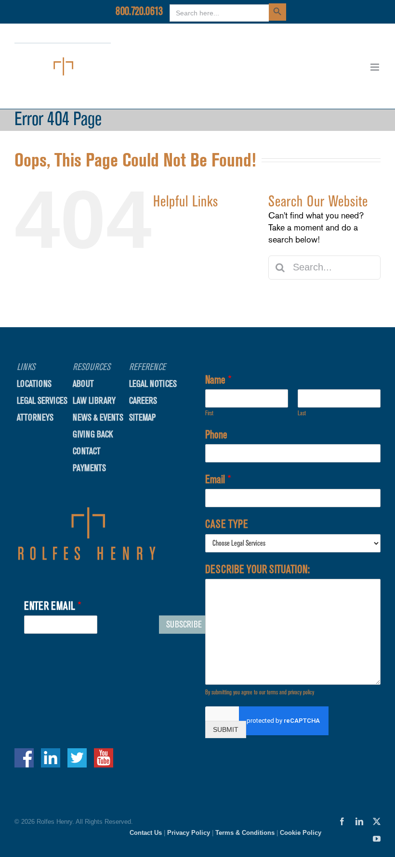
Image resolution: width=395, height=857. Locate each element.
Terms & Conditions (245, 832)
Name (218, 379)
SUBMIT (225, 729)
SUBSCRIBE (184, 624)
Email (218, 479)
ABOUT (183, 298)
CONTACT (188, 317)
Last (302, 413)
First (209, 413)
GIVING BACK (93, 434)
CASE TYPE (226, 524)
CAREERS (143, 400)
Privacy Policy (188, 832)
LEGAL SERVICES (204, 259)
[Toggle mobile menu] (375, 67)
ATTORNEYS (193, 279)
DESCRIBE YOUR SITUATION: (257, 569)
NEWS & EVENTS (98, 417)
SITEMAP (142, 417)
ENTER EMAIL (52, 606)
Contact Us (146, 832)
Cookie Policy (300, 832)
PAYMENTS (89, 467)
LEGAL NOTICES (153, 383)
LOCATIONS (192, 240)
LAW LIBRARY (94, 400)
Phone (216, 434)
